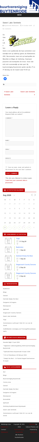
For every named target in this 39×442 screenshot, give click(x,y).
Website (8, 158)
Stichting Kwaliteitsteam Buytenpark (14, 406)
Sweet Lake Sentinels (9, 316)
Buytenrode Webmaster (11, 26)
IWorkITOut (4, 427)
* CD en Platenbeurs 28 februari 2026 (15, 355)
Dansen (5, 296)
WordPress (33, 432)
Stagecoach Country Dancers (26, 264)
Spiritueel (6, 309)
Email (7, 149)
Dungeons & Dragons (9, 302)
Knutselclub (6, 399)
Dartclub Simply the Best (24, 256)
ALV (4, 372)
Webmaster (4, 432)
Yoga (18, 238)
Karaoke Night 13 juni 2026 (11, 342)
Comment (9, 118)
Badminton (19, 247)
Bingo (5, 292)
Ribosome (32, 424)
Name (7, 140)
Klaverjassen (7, 306)
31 (5, 227)
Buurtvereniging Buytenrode (11, 379)
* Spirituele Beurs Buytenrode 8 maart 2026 (16, 352)
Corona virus (7, 382)
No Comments (7, 29)
